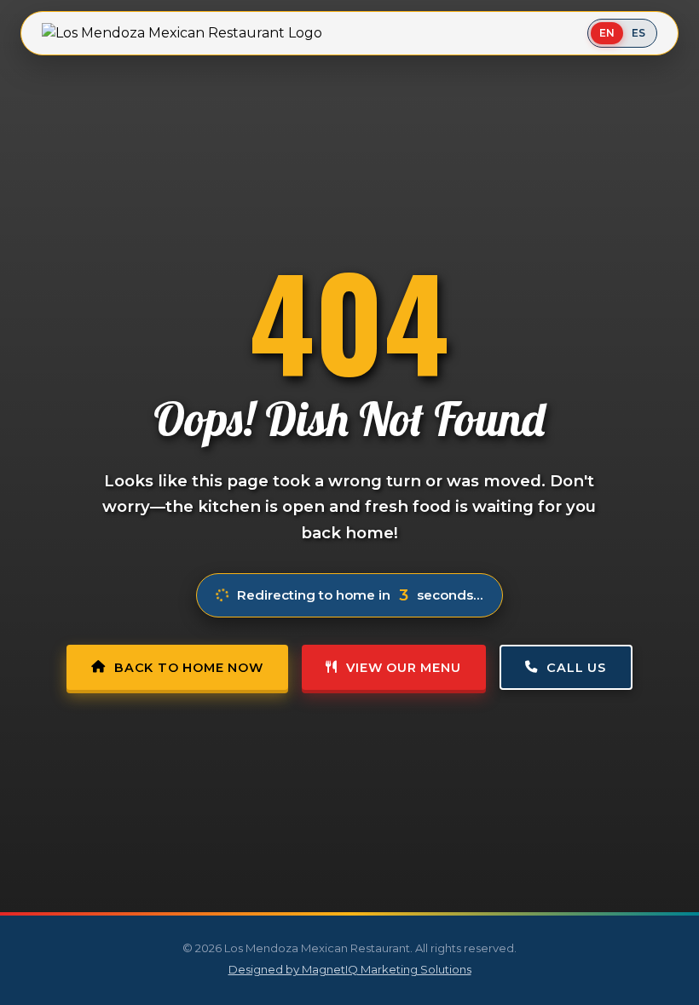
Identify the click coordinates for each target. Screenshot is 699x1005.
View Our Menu (403, 667)
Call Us (576, 667)
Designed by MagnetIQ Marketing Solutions (349, 969)
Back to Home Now (188, 667)
